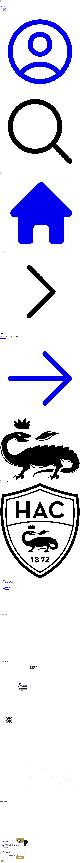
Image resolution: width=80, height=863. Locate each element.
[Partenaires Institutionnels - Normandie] (22, 727)
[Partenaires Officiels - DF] (22, 762)
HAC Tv (4, 3)
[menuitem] (41, 2)
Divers (4, 592)
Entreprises (4, 8)
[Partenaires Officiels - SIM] (22, 745)
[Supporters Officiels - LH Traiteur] (22, 834)
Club (3, 584)
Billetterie (4, 9)
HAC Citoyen (7, 587)
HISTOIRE (5, 4)
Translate (8, 862)
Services (4, 588)
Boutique (4, 10)
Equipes (4, 580)
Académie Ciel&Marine (9, 583)
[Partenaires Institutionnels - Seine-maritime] (22, 711)
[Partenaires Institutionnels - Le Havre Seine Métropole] (22, 694)
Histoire (6, 585)
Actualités (4, 2)
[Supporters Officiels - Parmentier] (22, 818)
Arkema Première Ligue (9, 582)
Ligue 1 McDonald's (8, 581)
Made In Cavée (7, 586)
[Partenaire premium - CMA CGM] (11, 613)
